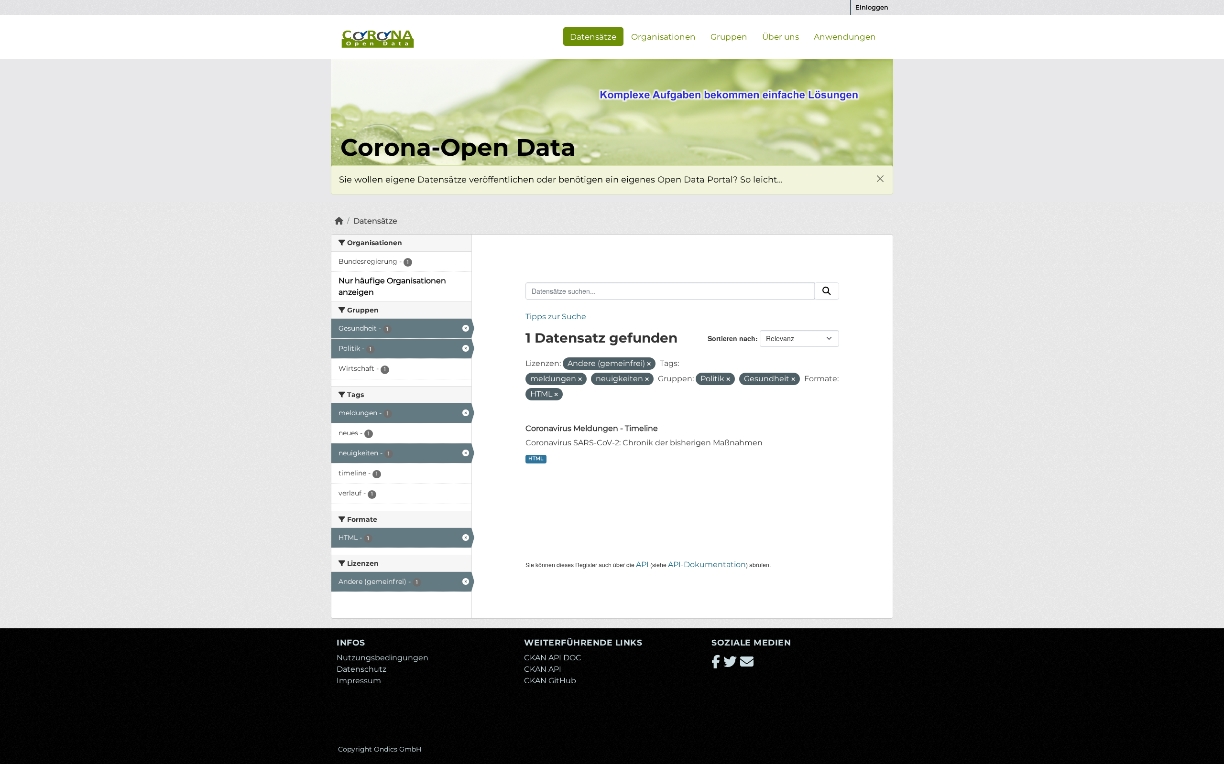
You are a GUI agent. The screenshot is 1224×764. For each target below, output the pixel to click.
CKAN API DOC (552, 657)
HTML (535, 458)
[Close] (880, 178)
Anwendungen (845, 36)
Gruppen (728, 36)
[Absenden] (826, 291)
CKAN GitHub (550, 680)
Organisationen (663, 36)
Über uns (780, 36)
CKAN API (542, 669)
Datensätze (593, 36)
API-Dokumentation (707, 564)
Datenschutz (361, 669)
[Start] (339, 221)
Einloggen (871, 7)
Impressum (359, 680)
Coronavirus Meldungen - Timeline (591, 428)
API (642, 564)
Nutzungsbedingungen (382, 657)
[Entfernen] (649, 364)
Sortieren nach (731, 338)
